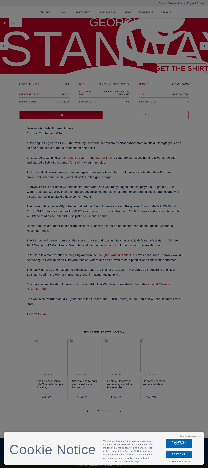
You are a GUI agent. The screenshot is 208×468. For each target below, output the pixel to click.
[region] (104, 448)
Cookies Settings (179, 461)
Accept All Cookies (179, 443)
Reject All (179, 454)
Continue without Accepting (191, 436)
